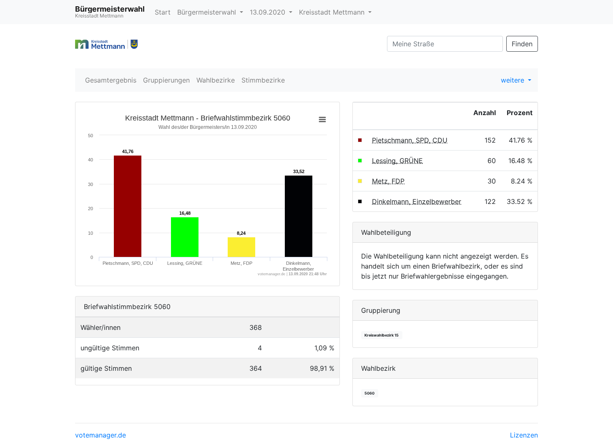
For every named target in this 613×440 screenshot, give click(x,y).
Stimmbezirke (263, 80)
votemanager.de (100, 435)
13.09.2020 (268, 12)
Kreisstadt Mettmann (333, 12)
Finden (522, 44)
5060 (369, 393)
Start (163, 12)
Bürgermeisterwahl (207, 12)
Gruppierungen (166, 80)
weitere (513, 80)
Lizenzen (524, 435)
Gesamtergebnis (110, 80)
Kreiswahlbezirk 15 (381, 335)
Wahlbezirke (215, 80)
